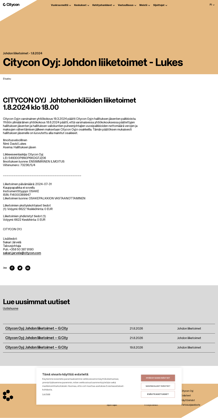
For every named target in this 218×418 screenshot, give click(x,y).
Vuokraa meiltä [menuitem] (59, 5)
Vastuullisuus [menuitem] (125, 5)
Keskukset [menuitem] (80, 5)
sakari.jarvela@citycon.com (22, 253)
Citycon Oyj (187, 391)
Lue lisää (46, 394)
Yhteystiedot (151, 405)
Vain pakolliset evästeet (158, 386)
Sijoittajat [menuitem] (158, 5)
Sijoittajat (112, 405)
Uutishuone (10, 308)
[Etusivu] (11, 5)
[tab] (212, 5)
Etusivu (7, 79)
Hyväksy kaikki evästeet (158, 378)
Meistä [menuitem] (143, 5)
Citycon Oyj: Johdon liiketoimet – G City (36, 328)
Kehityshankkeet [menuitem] (102, 5)
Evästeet (186, 396)
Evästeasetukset (158, 394)
